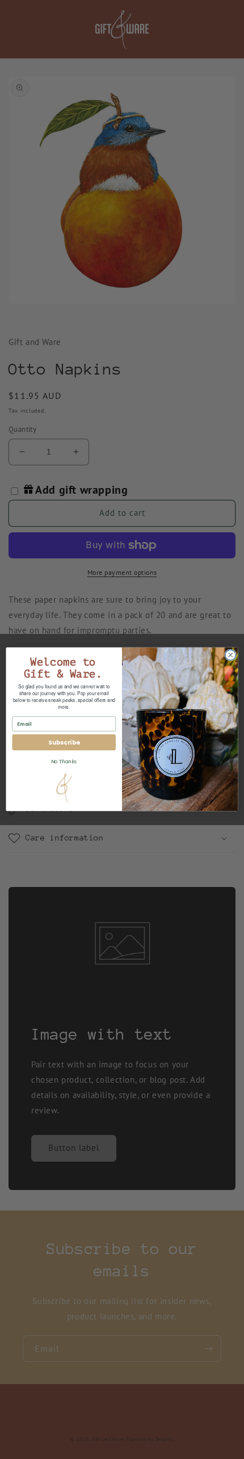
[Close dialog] (230, 655)
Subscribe (63, 742)
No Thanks (64, 762)
